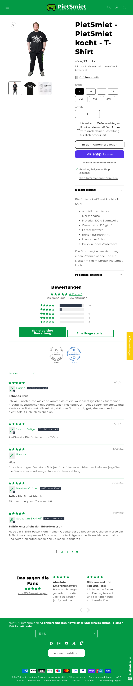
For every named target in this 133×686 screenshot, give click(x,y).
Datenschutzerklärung (100, 677)
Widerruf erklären (66, 653)
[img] (17, 383)
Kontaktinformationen (55, 680)
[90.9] (56, 354)
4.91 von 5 (75, 294)
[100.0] (74, 354)
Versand (92, 66)
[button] (7, 7)
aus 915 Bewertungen (32, 593)
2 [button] (62, 551)
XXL (81, 99)
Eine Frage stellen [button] (91, 333)
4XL (109, 99)
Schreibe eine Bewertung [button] (42, 332)
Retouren (89, 680)
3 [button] (67, 551)
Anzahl (79, 107)
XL (113, 91)
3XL (95, 99)
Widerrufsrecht (77, 677)
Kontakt (76, 680)
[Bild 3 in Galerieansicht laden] (45, 88)
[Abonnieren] (93, 634)
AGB (118, 677)
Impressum (34, 680)
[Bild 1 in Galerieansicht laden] (15, 88)
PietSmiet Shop (28, 677)
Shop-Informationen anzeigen (98, 178)
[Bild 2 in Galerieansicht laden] (30, 88)
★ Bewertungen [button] (129, 346)
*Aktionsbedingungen (109, 680)
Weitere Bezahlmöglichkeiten (99, 162)
